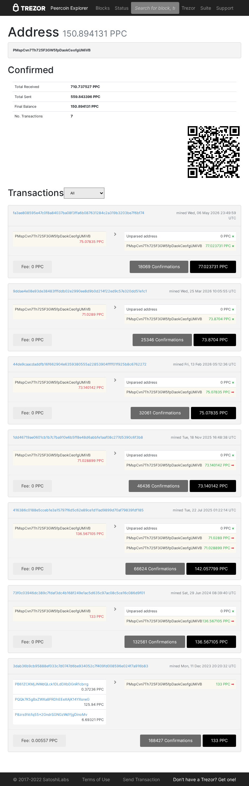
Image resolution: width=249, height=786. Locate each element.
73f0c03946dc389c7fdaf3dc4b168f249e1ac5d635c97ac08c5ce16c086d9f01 (79, 593)
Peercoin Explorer (69, 8)
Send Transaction (141, 779)
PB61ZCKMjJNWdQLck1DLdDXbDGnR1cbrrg (52, 684)
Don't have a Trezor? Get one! (204, 779)
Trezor (188, 8)
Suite (205, 8)
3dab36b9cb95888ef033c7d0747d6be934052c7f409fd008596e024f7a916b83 (80, 666)
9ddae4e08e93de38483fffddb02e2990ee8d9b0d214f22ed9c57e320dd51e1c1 (80, 291)
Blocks (103, 8)
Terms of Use (96, 779)
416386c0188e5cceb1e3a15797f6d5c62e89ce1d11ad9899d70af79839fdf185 (78, 510)
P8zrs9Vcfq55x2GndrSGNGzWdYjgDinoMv (51, 714)
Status (121, 8)
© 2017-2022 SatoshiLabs (41, 779)
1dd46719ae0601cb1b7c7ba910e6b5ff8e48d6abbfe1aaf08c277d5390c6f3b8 (78, 437)
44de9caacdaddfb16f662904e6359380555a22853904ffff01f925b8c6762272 (80, 364)
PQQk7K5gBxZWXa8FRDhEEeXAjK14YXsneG (52, 699)
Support (224, 8)
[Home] (29, 8)
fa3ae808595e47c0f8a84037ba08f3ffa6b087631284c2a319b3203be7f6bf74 (78, 213)
